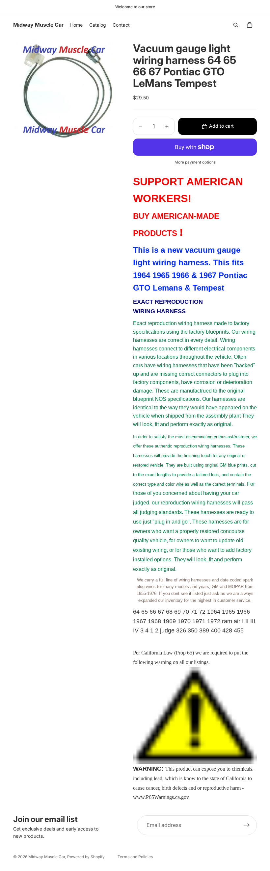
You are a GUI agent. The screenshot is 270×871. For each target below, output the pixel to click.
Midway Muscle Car (46, 856)
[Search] (236, 25)
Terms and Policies (135, 856)
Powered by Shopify (86, 856)
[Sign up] (247, 825)
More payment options (195, 162)
